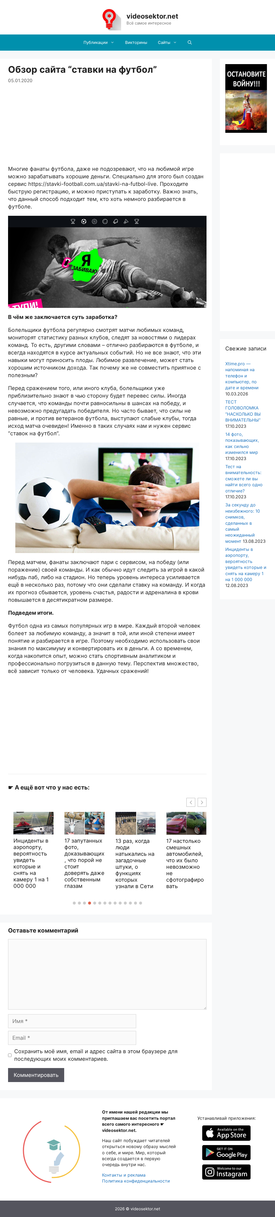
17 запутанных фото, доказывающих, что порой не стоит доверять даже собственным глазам (82, 863)
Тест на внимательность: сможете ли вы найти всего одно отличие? (244, 478)
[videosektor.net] (109, 19)
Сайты (164, 42)
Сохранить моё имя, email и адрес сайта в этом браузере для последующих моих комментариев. (96, 1055)
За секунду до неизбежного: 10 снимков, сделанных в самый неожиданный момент (242, 523)
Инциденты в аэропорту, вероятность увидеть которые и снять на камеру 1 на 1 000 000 (29, 863)
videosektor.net (152, 16)
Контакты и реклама (124, 1175)
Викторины (136, 42)
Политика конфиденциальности (136, 1181)
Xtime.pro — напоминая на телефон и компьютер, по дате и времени (242, 376)
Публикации (96, 42)
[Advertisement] (107, 122)
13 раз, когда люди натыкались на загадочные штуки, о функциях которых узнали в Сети (132, 863)
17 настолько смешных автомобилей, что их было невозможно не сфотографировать (183, 863)
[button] (74, 903)
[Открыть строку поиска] (189, 42)
